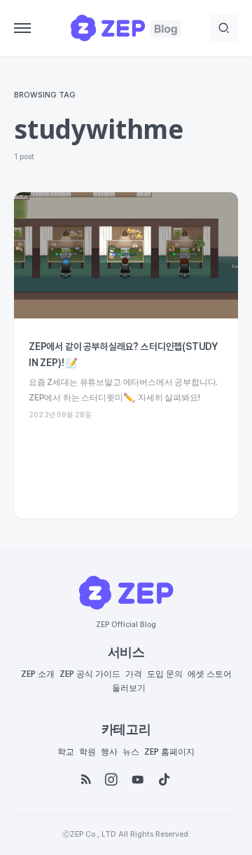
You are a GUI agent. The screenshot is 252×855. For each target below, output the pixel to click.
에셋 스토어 (210, 674)
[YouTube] (138, 780)
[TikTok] (164, 780)
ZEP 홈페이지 (169, 752)
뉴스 (130, 752)
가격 (133, 674)
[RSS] (86, 780)
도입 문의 (165, 674)
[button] (22, 28)
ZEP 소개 (38, 674)
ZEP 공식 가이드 (89, 674)
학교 (65, 752)
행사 (109, 752)
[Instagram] (111, 780)
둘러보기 (129, 688)
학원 (87, 752)
